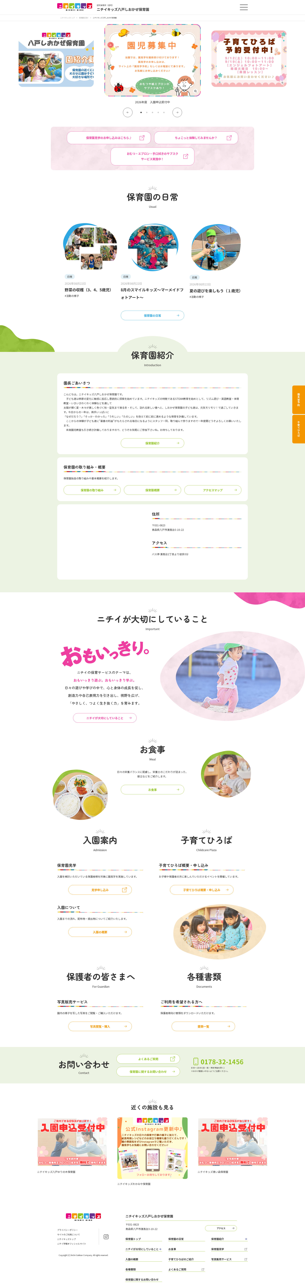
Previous (127, 112)
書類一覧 (203, 1026)
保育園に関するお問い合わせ (148, 1071)
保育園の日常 (152, 315)
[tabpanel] (152, 64)
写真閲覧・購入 (100, 1026)
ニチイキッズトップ (67, 17)
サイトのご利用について (68, 1234)
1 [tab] (141, 112)
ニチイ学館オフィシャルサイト (71, 1243)
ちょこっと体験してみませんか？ (196, 138)
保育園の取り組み (92, 490)
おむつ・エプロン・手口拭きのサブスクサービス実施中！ (152, 156)
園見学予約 (299, 399)
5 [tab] (164, 112)
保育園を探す (83, 17)
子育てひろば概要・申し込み (201, 890)
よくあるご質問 (148, 1059)
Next (177, 112)
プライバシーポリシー (67, 1229)
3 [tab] (152, 112)
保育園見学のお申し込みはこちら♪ (109, 138)
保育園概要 (152, 490)
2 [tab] (146, 112)
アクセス (221, 1228)
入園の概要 (100, 932)
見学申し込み (100, 890)
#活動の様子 (72, 296)
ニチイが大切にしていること (104, 718)
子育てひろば (299, 429)
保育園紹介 (152, 443)
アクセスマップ (213, 490)
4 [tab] (158, 112)
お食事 (152, 790)
